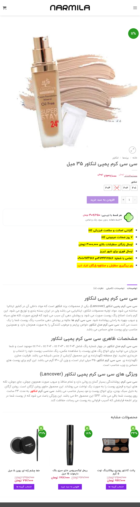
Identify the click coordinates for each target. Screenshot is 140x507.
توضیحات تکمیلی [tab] (115, 288)
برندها (125, 158)
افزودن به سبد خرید (102, 199)
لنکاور (115, 158)
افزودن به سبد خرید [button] (70, 486)
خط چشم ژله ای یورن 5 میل (24, 470)
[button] (135, 7)
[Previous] (137, 460)
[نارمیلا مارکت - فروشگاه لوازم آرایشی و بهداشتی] (70, 8)
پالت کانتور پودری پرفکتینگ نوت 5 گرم (116, 472)
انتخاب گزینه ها (116, 486)
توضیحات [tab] (132, 288)
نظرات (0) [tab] (98, 288)
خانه (135, 158)
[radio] (134, 188)
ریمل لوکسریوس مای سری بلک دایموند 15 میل (70, 472)
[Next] (3, 460)
